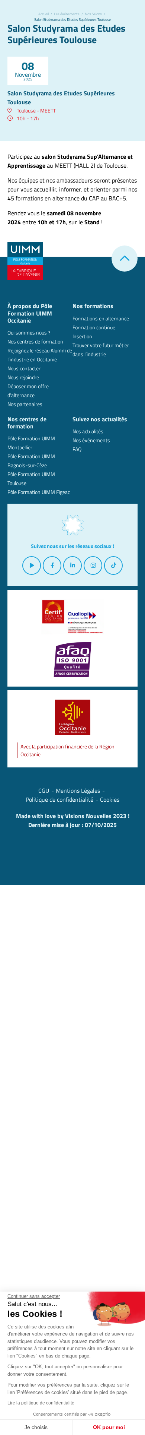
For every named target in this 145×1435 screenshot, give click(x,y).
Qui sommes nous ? (28, 332)
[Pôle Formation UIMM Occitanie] (25, 260)
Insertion (82, 336)
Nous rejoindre (23, 377)
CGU (43, 790)
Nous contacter (24, 368)
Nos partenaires (24, 404)
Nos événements (91, 440)
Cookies (109, 799)
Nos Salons (93, 14)
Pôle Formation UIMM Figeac (38, 492)
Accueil (43, 14)
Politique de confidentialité (59, 799)
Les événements (67, 14)
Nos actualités (87, 431)
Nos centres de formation (35, 341)
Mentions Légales (78, 790)
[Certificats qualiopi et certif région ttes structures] (72, 616)
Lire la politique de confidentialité (40, 1403)
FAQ (76, 449)
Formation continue (93, 327)
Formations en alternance (100, 318)
